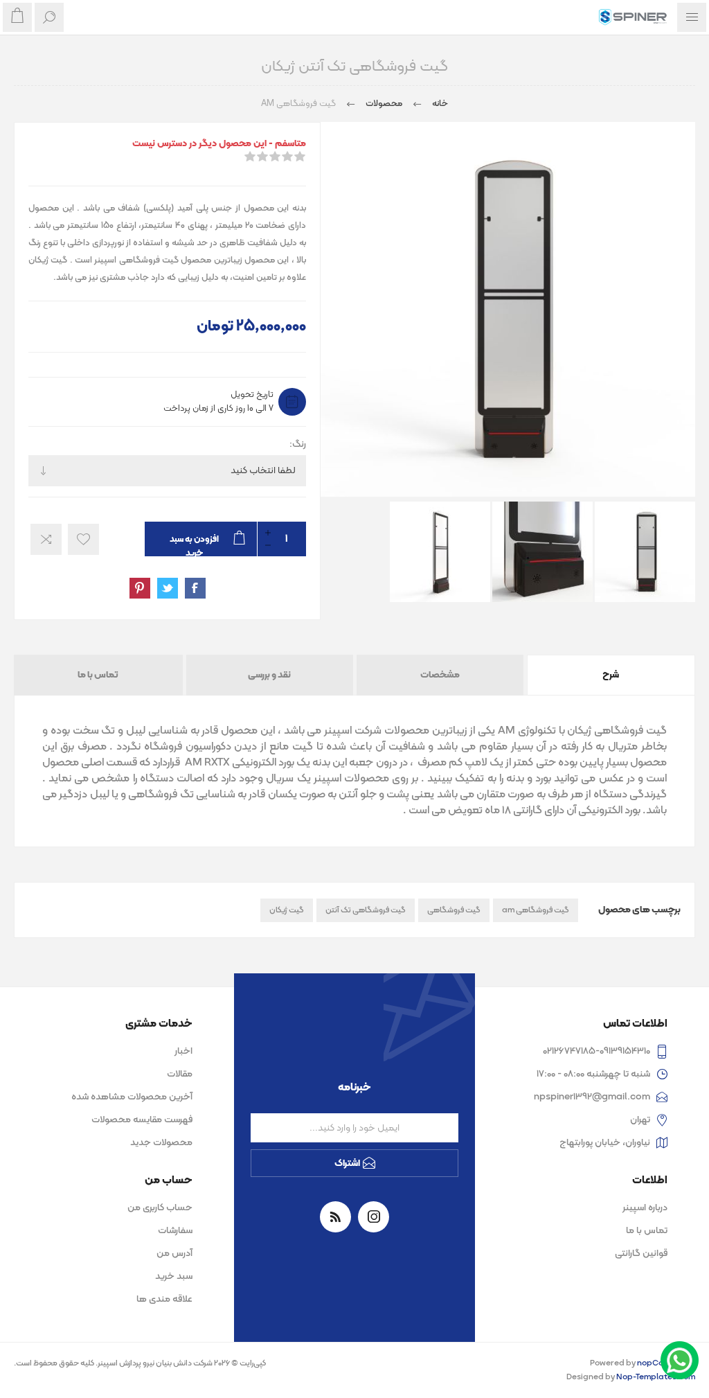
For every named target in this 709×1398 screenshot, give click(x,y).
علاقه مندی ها (164, 1299)
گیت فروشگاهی (454, 910)
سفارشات (175, 1230)
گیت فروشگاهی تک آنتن (365, 910)
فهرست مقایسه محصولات (141, 1120)
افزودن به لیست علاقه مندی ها (83, 539)
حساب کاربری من (159, 1208)
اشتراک (347, 1163)
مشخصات (440, 675)
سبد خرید (173, 1276)
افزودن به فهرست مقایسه (46, 539)
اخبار (183, 1051)
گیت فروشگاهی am (535, 910)
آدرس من (174, 1253)
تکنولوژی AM (527, 731)
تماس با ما (98, 675)
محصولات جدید (161, 1142)
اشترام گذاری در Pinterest (139, 588)
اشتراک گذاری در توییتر (167, 588)
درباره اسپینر (644, 1208)
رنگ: (297, 444)
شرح (610, 675)
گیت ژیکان (286, 910)
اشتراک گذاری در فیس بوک (195, 588)
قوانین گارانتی (641, 1253)
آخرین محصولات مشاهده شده (131, 1097)
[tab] (610, 675)
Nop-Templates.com (655, 1377)
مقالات (179, 1074)
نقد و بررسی (269, 675)
